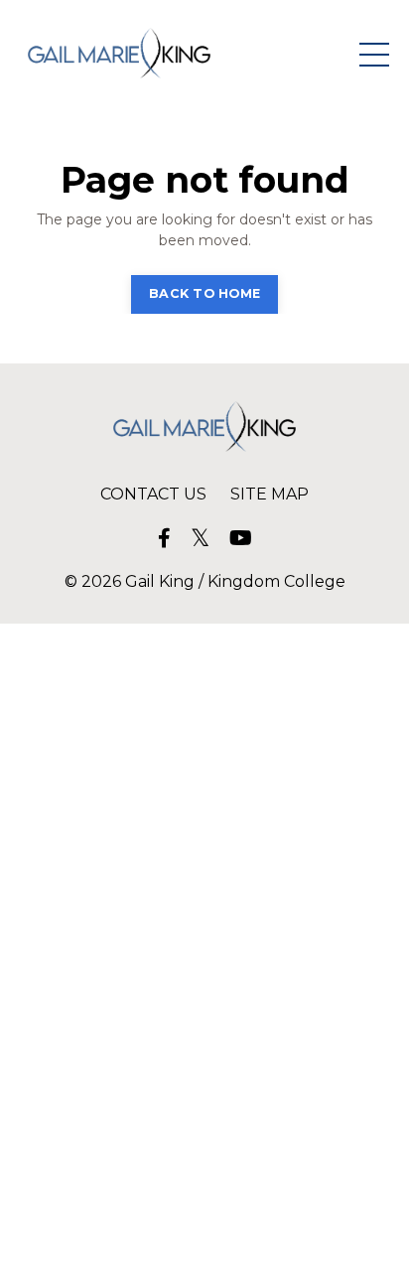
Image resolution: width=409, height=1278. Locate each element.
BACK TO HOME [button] (204, 293)
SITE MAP (269, 494)
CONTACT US (153, 494)
